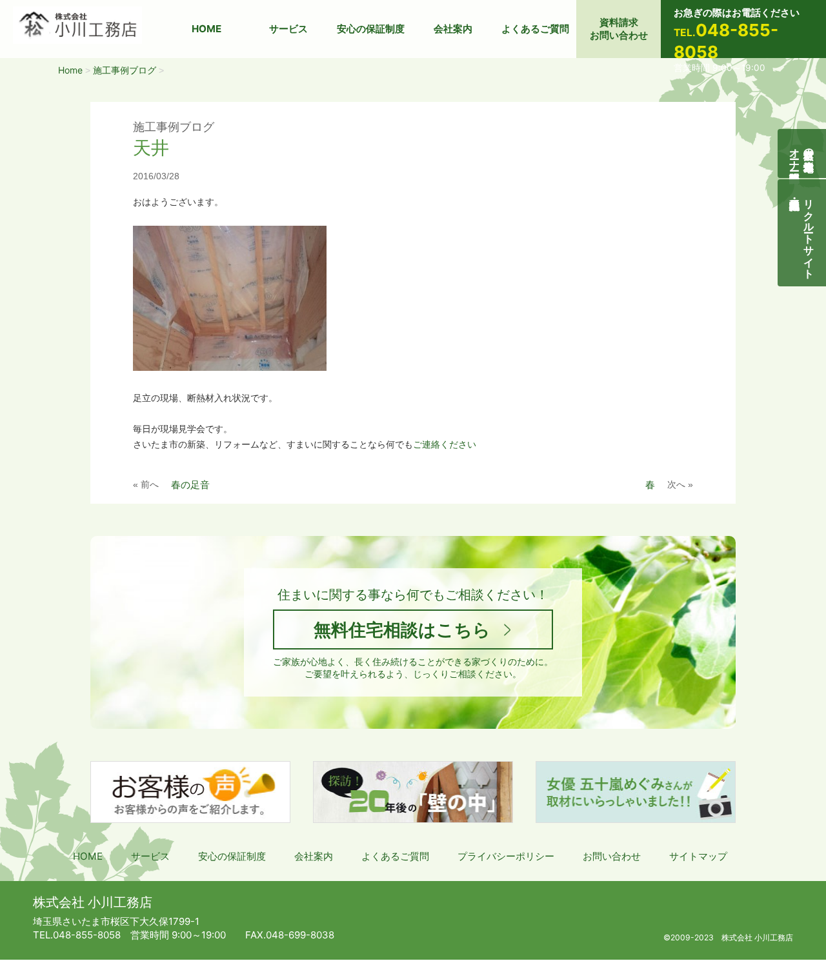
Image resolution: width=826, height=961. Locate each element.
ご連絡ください (444, 444)
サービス (288, 29)
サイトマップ (698, 856)
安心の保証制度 (371, 29)
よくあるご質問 (535, 29)
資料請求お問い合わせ (619, 28)
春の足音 (190, 484)
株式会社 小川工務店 (92, 902)
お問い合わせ (612, 856)
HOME (206, 29)
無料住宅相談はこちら (402, 629)
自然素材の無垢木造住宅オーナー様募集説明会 (802, 153)
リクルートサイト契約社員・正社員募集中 (809, 232)
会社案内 (453, 29)
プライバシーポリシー (506, 856)
